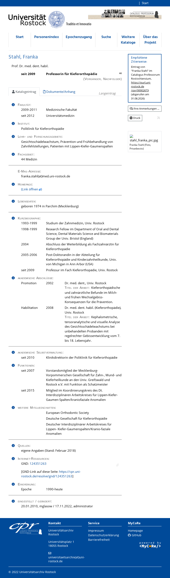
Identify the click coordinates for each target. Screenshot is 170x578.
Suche (106, 37)
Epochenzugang (79, 37)
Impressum (96, 531)
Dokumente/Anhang (60, 92)
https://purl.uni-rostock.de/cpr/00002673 (141, 86)
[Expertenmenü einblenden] (158, 118)
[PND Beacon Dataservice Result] (117, 465)
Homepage (135, 531)
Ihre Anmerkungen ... (146, 108)
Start (145, 3)
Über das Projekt (150, 40)
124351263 (38, 463)
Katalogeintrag (25, 92)
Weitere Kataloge (128, 40)
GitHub (136, 535)
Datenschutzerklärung (103, 535)
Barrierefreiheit (99, 540)
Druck (136, 118)
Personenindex (46, 37)
